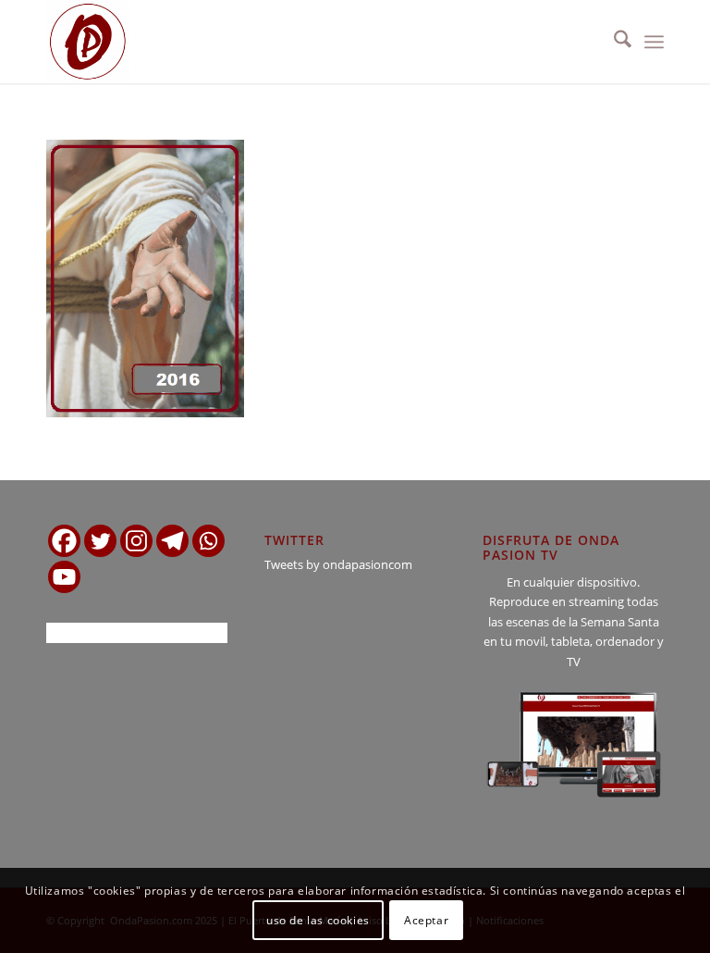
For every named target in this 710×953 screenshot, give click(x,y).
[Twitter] (100, 541)
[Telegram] (172, 541)
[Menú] (654, 42)
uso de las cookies (318, 920)
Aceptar (426, 920)
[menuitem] (613, 41)
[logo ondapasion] (87, 41)
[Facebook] (64, 541)
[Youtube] (64, 577)
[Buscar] (613, 41)
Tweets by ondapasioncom (338, 564)
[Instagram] (136, 541)
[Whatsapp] (208, 541)
